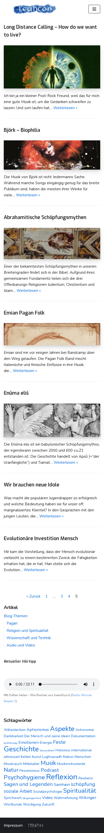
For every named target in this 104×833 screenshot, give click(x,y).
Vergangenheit (31, 798)
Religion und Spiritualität (27, 630)
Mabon (68, 756)
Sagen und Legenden (28, 784)
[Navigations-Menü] (94, 9)
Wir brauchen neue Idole (31, 484)
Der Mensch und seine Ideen (47, 736)
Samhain (62, 784)
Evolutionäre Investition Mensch (41, 538)
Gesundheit (47, 750)
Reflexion (61, 777)
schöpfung (83, 784)
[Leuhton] (34, 9)
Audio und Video (21, 645)
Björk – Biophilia (22, 130)
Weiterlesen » (65, 107)
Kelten (26, 756)
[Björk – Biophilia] (52, 168)
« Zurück (33, 596)
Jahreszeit (12, 756)
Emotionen (28, 742)
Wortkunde (13, 804)
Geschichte (21, 749)
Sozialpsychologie (47, 791)
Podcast (50, 770)
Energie (46, 742)
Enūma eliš (16, 393)
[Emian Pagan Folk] (52, 344)
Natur (11, 770)
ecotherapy (10, 743)
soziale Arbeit (18, 791)
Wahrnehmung (66, 797)
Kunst (36, 756)
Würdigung (32, 804)
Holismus (63, 750)
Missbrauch (13, 763)
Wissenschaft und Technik (29, 637)
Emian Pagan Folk (24, 313)
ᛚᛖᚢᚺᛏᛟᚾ (36, 825)
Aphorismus (38, 729)
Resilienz (86, 778)
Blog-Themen (16, 616)
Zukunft (48, 804)
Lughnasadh (52, 756)
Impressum (13, 825)
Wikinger (87, 797)
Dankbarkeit (13, 736)
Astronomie (84, 729)
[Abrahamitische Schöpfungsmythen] (52, 257)
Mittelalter (31, 763)
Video (47, 797)
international (81, 750)
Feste (59, 742)
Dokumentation (83, 736)
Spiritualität (79, 790)
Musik (48, 763)
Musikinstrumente (71, 763)
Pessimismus (29, 770)
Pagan (12, 623)
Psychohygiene (24, 777)
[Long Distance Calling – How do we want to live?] (52, 87)
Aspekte (62, 728)
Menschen (83, 756)
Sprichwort (12, 797)
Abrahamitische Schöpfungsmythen (45, 217)
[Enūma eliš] (52, 435)
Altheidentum (14, 729)
